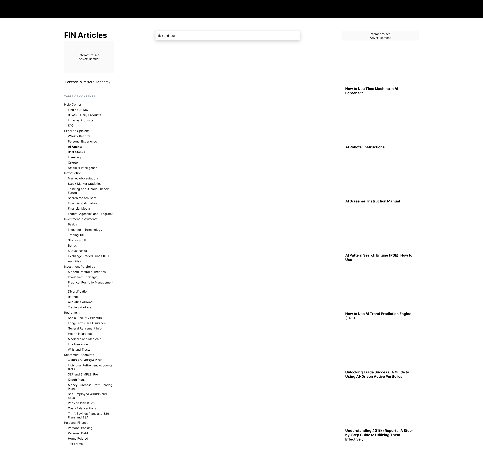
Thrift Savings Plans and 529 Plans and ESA (88, 415)
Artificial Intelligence (82, 168)
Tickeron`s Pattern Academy (87, 82)
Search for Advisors (82, 198)
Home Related (78, 438)
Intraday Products (80, 120)
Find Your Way (78, 110)
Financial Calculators (83, 203)
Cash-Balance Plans (82, 408)
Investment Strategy (82, 277)
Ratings (73, 297)
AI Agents (75, 147)
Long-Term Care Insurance (87, 323)
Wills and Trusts (79, 349)
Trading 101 (76, 235)
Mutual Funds (77, 251)
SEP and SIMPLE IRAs (83, 374)
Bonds (72, 245)
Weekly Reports (79, 136)
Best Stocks (76, 152)
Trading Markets (79, 307)
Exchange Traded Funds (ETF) (89, 256)
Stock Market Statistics (84, 183)
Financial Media (79, 208)
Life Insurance (78, 344)
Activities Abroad (80, 302)
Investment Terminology (85, 229)
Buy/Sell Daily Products (84, 115)
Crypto (73, 162)
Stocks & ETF (77, 240)
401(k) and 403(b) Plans (85, 360)
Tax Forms (75, 444)
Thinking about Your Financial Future (89, 191)
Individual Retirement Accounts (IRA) (90, 367)
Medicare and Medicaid (84, 339)
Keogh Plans (76, 380)
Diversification (78, 291)
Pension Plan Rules (81, 403)
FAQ (71, 125)
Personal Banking (80, 428)
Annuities (74, 261)
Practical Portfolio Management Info (90, 284)
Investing (74, 157)
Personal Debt (78, 433)
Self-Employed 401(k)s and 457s (87, 396)
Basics (72, 224)
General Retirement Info (85, 328)
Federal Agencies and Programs (90, 214)
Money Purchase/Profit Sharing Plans (90, 387)
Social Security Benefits (85, 318)
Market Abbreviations (83, 178)
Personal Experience (82, 141)
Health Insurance (80, 334)
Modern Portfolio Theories (87, 272)
